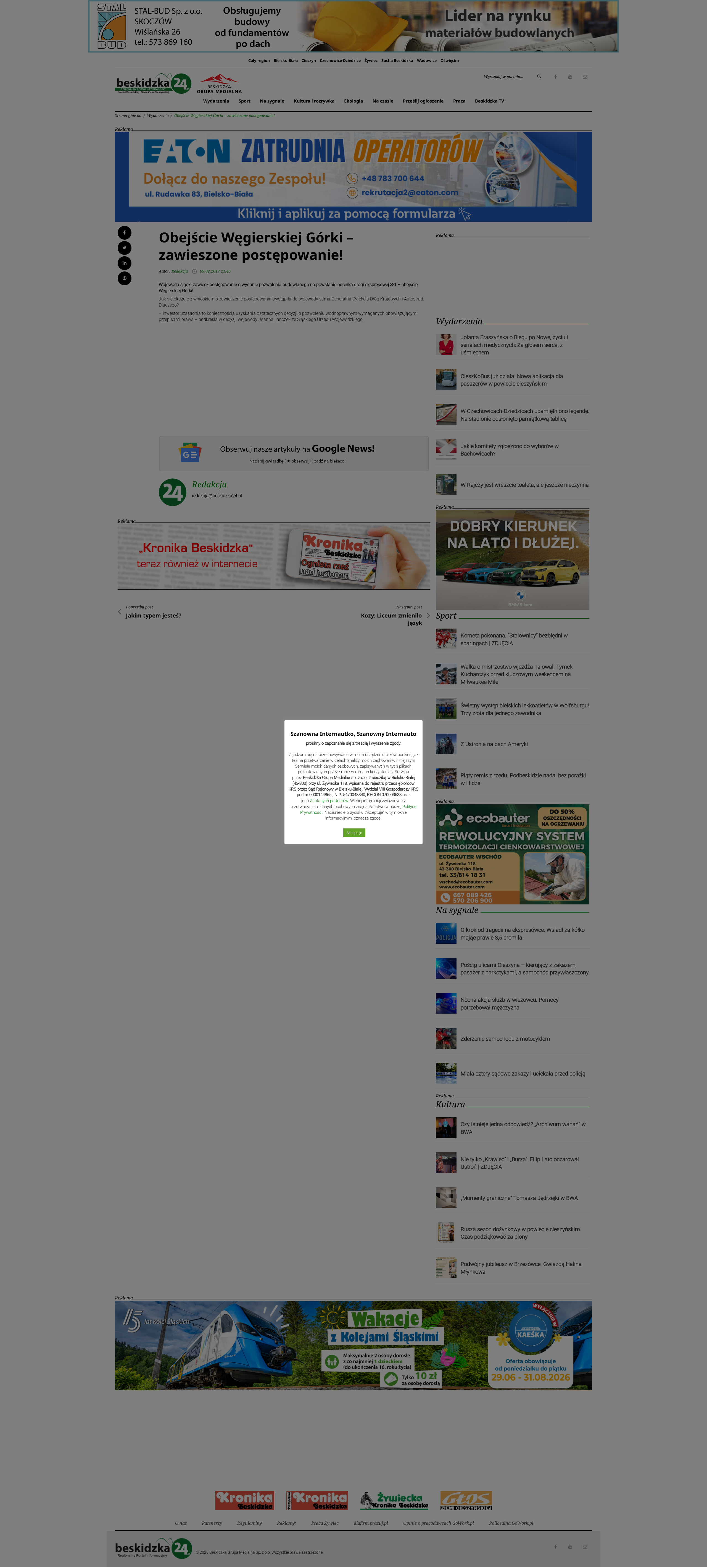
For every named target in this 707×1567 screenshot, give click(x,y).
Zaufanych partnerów (329, 800)
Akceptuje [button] (354, 833)
